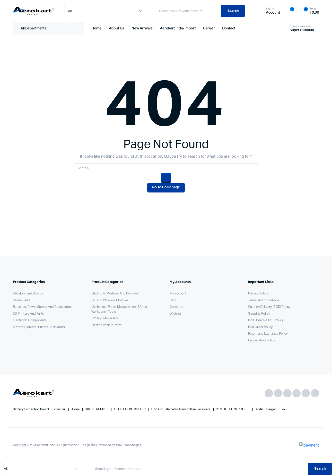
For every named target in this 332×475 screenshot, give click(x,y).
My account (178, 293)
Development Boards (28, 293)
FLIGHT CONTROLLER (130, 409)
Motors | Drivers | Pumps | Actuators (39, 327)
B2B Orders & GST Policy (266, 320)
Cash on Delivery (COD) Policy (269, 307)
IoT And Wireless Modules (110, 300)
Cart (173, 300)
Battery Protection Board (31, 409)
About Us (116, 28)
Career (209, 28)
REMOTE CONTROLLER (233, 409)
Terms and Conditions (263, 300)
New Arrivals (142, 28)
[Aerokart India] (33, 11)
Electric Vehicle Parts (106, 325)
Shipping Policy (259, 313)
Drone (75, 409)
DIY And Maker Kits (105, 318)
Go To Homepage (166, 187)
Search (233, 11)
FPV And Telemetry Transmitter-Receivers (181, 409)
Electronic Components (30, 320)
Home (96, 28)
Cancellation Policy (261, 340)
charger (60, 409)
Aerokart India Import (177, 28)
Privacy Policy (258, 293)
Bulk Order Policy (260, 327)
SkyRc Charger (266, 409)
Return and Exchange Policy (268, 333)
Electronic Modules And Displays (115, 293)
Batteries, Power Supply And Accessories (42, 307)
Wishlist (175, 313)
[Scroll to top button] (321, 464)
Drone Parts (21, 300)
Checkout (176, 307)
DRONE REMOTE (97, 409)
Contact (229, 28)
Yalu (284, 409)
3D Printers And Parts (28, 313)
